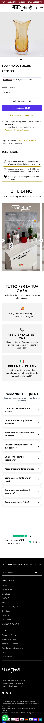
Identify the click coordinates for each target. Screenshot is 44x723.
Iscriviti (38, 573)
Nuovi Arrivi (7, 589)
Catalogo (6, 594)
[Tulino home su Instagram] (7, 693)
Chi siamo (6, 619)
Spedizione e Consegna (12, 648)
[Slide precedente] (3, 241)
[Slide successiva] (41, 241)
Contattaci (7, 656)
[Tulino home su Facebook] (3, 693)
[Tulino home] (22, 8)
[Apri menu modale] (3, 8)
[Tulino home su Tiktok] (10, 693)
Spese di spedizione (26, 140)
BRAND (5, 602)
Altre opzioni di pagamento (22, 115)
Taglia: (8, 87)
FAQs (4, 652)
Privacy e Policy (9, 635)
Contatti (5, 615)
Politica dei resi (9, 639)
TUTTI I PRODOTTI (10, 607)
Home (4, 585)
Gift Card (6, 611)
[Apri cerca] (36, 8)
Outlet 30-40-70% (10, 624)
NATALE (5, 598)
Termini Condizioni (10, 643)
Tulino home (19, 701)
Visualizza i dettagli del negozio (17, 130)
